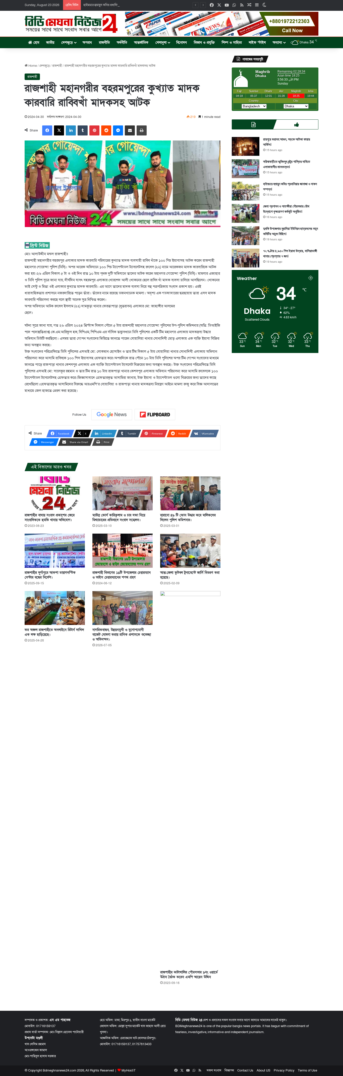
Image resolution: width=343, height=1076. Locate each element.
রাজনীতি (104, 42)
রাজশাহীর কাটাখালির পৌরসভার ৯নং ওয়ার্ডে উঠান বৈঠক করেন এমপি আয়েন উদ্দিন (189, 974)
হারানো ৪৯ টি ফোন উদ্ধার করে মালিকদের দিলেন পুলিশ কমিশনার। (188, 517)
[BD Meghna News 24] (71, 23)
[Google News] (111, 414)
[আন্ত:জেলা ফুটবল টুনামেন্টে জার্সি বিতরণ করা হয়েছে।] (190, 550)
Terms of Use (307, 1070)
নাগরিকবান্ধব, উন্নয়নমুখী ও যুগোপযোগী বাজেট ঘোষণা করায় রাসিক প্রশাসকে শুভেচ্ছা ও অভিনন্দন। (121, 634)
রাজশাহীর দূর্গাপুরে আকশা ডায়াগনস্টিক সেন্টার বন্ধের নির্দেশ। (50, 575)
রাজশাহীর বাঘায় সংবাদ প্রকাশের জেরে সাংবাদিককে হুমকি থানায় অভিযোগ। (50, 517)
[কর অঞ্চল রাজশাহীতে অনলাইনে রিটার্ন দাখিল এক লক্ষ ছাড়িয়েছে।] (55, 608)
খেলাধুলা (160, 42)
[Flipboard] (155, 414)
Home (32, 65)
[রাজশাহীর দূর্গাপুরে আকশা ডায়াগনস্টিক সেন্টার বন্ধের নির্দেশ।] (55, 550)
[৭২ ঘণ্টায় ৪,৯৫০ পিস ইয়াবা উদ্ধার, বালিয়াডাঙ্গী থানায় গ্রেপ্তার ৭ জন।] (245, 258)
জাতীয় (50, 42)
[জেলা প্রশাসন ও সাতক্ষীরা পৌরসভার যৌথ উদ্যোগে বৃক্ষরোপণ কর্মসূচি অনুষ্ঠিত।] (245, 213)
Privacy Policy (284, 1070)
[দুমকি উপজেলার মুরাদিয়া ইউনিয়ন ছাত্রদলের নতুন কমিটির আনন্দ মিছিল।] (245, 235)
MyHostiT (129, 1070)
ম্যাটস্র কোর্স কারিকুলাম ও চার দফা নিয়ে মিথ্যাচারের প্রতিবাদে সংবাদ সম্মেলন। (118, 517)
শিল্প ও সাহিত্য (232, 42)
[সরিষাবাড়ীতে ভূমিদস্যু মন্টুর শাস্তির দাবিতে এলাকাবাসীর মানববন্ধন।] (245, 168)
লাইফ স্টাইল (257, 42)
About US (263, 1070)
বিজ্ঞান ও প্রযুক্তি (204, 42)
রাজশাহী (57, 65)
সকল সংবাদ (214, 1070)
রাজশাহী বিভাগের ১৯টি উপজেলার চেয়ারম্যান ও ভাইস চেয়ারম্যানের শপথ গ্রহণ (121, 575)
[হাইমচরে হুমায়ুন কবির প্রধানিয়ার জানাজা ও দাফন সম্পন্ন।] (245, 191)
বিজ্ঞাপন (229, 1070)
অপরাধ (87, 42)
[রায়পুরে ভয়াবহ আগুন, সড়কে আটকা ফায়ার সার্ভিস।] (245, 146)
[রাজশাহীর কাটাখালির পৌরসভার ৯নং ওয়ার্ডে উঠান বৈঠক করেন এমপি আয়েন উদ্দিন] (190, 779)
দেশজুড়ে (67, 42)
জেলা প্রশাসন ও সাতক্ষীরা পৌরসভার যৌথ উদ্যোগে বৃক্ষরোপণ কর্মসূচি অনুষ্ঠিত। (286, 209)
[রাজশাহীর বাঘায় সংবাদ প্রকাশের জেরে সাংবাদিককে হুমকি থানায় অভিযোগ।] (55, 493)
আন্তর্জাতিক (141, 42)
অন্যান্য (277, 42)
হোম (35, 42)
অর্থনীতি (122, 42)
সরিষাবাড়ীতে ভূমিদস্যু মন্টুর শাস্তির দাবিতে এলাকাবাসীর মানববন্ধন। (286, 164)
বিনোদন (181, 42)
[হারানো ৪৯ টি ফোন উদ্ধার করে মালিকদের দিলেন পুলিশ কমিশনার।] (190, 493)
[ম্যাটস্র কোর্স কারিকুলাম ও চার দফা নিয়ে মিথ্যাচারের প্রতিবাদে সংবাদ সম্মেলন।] (122, 493)
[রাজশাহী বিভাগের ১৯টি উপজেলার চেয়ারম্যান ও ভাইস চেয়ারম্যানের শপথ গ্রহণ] (122, 550)
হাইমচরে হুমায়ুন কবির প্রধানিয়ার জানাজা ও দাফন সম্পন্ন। (116, 5)
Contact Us (245, 1070)
